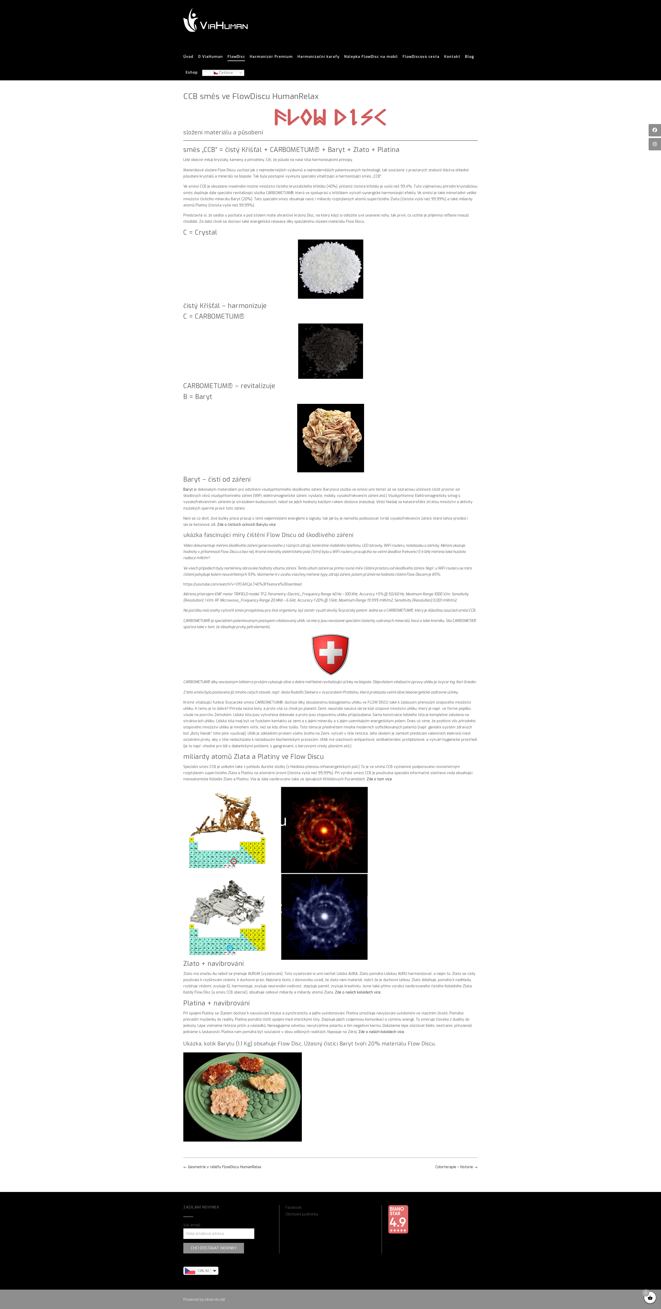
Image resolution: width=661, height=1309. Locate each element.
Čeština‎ (225, 73)
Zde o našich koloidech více (358, 992)
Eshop (192, 72)
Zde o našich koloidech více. (381, 1031)
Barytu (225, 1043)
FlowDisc (236, 56)
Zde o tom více (379, 779)
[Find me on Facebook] (655, 130)
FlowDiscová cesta (421, 56)
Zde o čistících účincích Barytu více (246, 524)
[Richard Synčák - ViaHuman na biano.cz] (398, 1232)
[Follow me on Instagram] (655, 144)
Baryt (188, 489)
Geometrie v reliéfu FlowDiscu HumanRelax (222, 1167)
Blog (469, 56)
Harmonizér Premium (271, 56)
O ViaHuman (210, 56)
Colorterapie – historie (456, 1167)
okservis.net (214, 1299)
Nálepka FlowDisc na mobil (371, 56)
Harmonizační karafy (318, 56)
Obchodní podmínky (302, 1214)
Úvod (188, 56)
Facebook (294, 1207)
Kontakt (452, 56)
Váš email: (192, 1225)
